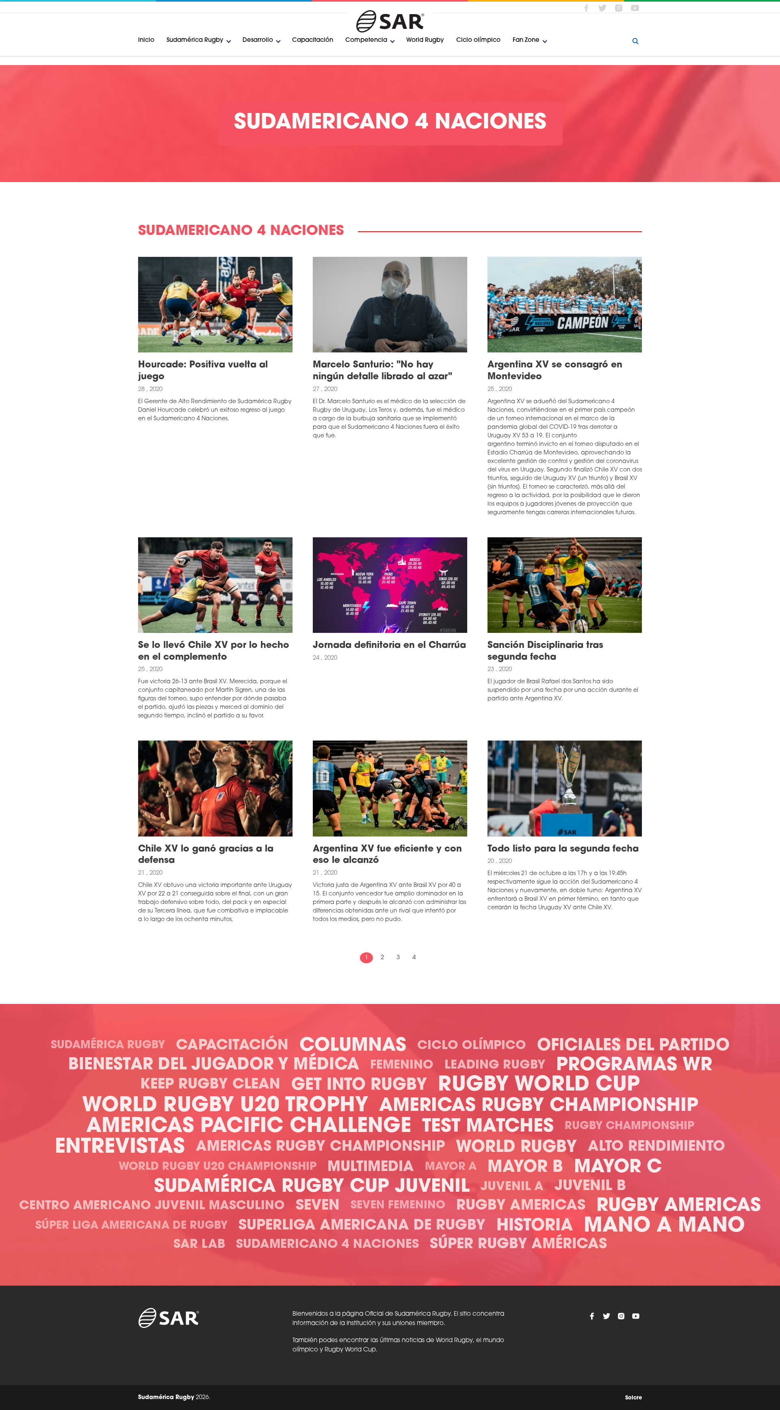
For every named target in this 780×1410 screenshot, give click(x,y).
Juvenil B (590, 1187)
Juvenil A (512, 1187)
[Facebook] (586, 8)
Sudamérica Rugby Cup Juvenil (312, 1187)
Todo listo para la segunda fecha (563, 849)
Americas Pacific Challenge (248, 1127)
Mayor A (451, 1167)
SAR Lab (199, 1244)
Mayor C (618, 1167)
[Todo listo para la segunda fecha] (565, 788)
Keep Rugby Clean (210, 1085)
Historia (534, 1226)
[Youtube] (635, 8)
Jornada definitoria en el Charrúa (389, 645)
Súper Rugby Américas (518, 1245)
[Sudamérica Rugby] (390, 21)
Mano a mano (664, 1226)
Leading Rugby (494, 1065)
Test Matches (488, 1127)
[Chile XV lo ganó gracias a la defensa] (215, 788)
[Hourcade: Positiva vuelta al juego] (215, 305)
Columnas (352, 1046)
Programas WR (634, 1065)
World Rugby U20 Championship (217, 1167)
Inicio (146, 40)
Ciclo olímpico (478, 40)
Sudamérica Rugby (195, 40)
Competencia (366, 40)
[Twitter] (602, 8)
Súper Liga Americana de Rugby (131, 1226)
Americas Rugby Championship (538, 1106)
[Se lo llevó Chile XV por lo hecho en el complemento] (215, 585)
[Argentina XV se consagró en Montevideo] (565, 305)
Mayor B (525, 1168)
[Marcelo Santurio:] (390, 305)
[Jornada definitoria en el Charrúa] (390, 585)
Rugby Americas (520, 1206)
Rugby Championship (629, 1126)
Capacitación (312, 40)
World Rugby (425, 40)
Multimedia (370, 1167)
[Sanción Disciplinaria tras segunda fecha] (565, 585)
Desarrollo (258, 40)
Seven (318, 1206)
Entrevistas (120, 1147)
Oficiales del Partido (633, 1046)
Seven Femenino (398, 1205)
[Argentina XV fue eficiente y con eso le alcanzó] (390, 788)
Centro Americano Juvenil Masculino (152, 1206)
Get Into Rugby (359, 1086)
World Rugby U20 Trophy (225, 1106)
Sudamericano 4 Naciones (327, 1244)
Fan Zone (526, 40)
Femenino (401, 1065)
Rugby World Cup (539, 1085)
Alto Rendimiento (656, 1147)
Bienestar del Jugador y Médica (213, 1065)
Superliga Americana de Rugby (361, 1226)
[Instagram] (619, 8)
